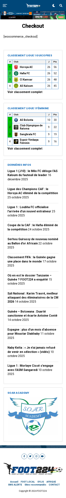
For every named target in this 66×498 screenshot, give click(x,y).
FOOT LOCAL (28, 482)
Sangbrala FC (28, 134)
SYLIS (40, 482)
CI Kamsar (26, 79)
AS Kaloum (26, 85)
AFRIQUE (51, 482)
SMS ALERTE (15, 484)
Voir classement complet (25, 92)
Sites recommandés (35, 484)
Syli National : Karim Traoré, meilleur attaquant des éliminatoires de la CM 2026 (33, 298)
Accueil (14, 482)
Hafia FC (25, 73)
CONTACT (54, 484)
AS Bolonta (26, 119)
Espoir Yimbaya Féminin (29, 141)
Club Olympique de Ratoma (31, 127)
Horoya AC (26, 67)
